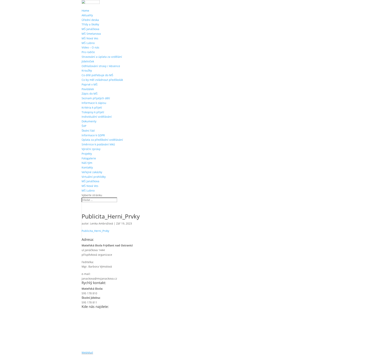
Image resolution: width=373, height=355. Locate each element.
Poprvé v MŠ (90, 84)
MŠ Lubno (88, 43)
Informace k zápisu (94, 103)
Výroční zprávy (91, 149)
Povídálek (88, 89)
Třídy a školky (90, 24)
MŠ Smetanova (91, 33)
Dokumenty (89, 121)
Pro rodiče (88, 52)
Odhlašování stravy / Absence (101, 66)
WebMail (87, 352)
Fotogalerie (89, 158)
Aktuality (87, 15)
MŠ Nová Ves (90, 38)
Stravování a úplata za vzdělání (102, 57)
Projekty (87, 153)
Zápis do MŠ (90, 93)
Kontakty (87, 167)
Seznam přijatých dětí (96, 98)
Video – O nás (90, 47)
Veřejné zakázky (92, 172)
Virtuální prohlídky (94, 177)
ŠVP (84, 126)
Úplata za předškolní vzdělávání (102, 140)
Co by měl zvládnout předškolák (102, 80)
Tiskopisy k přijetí (93, 112)
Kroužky (87, 70)
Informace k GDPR (93, 135)
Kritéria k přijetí (92, 107)
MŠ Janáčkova (90, 29)
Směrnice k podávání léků (98, 144)
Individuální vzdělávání (97, 116)
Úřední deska (90, 20)
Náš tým (87, 163)
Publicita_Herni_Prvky (95, 231)
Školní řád (88, 130)
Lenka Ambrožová (101, 223)
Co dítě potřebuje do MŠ (97, 75)
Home (85, 10)
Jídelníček (88, 61)
